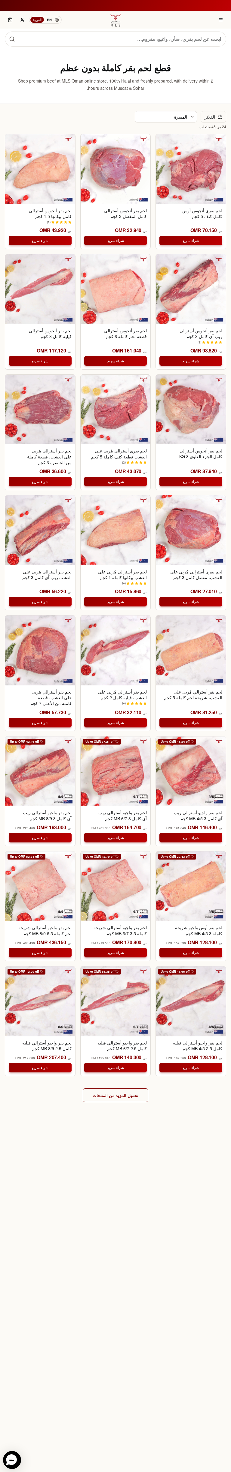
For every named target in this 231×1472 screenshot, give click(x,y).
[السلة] (10, 19)
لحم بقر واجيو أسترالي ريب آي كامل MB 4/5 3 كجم (198, 815)
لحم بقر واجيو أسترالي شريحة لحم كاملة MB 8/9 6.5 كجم (45, 930)
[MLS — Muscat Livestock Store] (115, 20)
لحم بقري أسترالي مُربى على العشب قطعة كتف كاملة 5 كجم (119, 453)
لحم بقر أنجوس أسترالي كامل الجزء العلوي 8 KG (200, 453)
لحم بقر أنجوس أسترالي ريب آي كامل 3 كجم (201, 333)
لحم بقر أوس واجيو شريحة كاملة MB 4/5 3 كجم (198, 930)
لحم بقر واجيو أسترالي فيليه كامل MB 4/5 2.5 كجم (197, 1045)
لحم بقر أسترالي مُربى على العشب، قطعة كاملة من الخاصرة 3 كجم (49, 456)
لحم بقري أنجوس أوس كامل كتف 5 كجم (202, 213)
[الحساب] (22, 19)
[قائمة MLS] (220, 19)
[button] (12, 1460)
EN (49, 19)
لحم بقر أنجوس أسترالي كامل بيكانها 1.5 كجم (50, 213)
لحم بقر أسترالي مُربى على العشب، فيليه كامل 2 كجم (122, 694)
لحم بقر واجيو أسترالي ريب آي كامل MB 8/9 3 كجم (47, 815)
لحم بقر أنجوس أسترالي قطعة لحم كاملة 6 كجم (125, 333)
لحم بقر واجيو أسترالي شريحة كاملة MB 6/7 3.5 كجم (120, 930)
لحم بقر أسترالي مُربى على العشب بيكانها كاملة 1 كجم (122, 574)
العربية (37, 19)
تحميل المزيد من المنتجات (115, 1095)
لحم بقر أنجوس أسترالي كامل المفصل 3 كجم (125, 213)
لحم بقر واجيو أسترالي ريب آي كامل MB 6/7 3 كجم (122, 815)
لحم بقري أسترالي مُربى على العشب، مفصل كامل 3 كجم (196, 574)
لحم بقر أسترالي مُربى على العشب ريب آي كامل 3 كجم (47, 574)
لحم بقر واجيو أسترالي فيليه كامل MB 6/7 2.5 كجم (122, 1045)
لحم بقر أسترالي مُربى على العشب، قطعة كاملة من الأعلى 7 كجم (51, 697)
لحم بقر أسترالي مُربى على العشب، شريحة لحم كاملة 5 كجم (193, 694)
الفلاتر (210, 117)
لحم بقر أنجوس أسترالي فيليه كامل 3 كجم (50, 333)
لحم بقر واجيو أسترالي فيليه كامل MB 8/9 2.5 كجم (47, 1045)
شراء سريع (191, 240)
